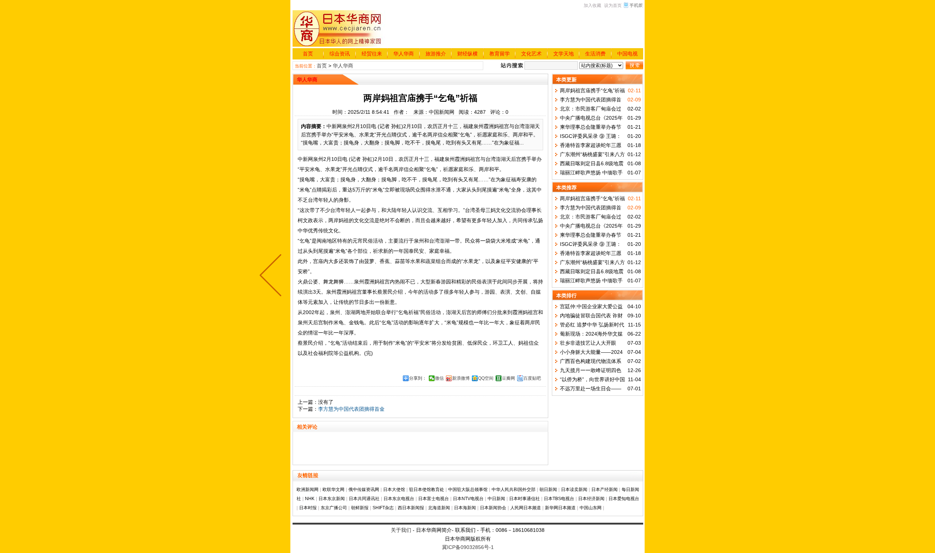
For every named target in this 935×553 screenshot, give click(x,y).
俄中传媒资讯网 (363, 489)
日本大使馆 (394, 489)
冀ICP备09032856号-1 (468, 547)
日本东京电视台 (398, 498)
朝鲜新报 (360, 507)
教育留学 (499, 54)
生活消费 (595, 54)
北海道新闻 (439, 507)
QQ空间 (485, 378)
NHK (309, 498)
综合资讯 (339, 54)
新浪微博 (461, 378)
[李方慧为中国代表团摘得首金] (272, 276)
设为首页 (613, 5)
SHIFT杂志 (383, 507)
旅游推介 (435, 54)
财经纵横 (467, 54)
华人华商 (403, 54)
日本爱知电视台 (623, 498)
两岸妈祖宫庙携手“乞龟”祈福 (592, 90)
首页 (308, 54)
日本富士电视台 (433, 498)
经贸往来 (372, 54)
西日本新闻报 (411, 507)
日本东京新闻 (331, 498)
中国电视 (627, 54)
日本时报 (308, 507)
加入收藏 (592, 5)
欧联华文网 (333, 489)
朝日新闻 (548, 489)
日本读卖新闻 (574, 489)
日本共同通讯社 (364, 498)
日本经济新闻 (591, 498)
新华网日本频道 (560, 507)
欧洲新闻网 (307, 489)
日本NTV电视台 (468, 498)
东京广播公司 (334, 507)
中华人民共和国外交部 (513, 489)
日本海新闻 (465, 507)
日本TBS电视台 (559, 498)
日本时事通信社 (524, 498)
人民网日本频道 (525, 507)
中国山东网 (591, 507)
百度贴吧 (532, 378)
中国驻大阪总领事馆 (468, 489)
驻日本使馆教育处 (426, 489)
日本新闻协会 (493, 507)
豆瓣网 (508, 378)
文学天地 (563, 54)
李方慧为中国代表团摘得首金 (351, 409)
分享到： (418, 378)
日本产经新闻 (604, 489)
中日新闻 (496, 498)
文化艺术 (531, 54)
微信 (439, 378)
